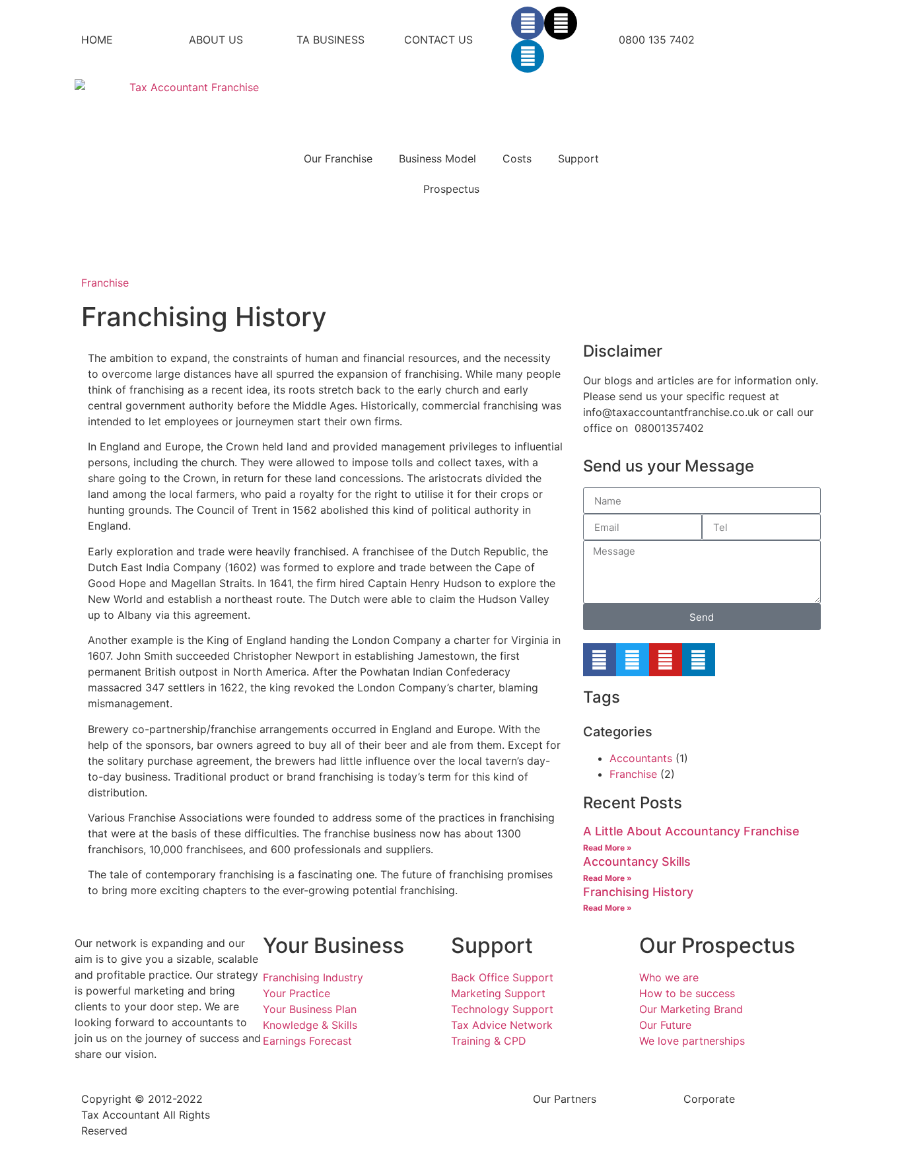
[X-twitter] (560, 23)
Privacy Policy (267, 1098)
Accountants (640, 758)
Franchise (105, 282)
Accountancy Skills (637, 861)
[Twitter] (632, 659)
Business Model (437, 158)
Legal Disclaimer (423, 1098)
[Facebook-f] (599, 659)
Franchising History (638, 892)
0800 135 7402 (657, 39)
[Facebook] (527, 23)
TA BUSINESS (330, 39)
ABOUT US (216, 39)
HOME (97, 39)
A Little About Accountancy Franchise (691, 831)
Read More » (607, 848)
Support (578, 158)
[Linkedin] (527, 56)
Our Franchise (338, 158)
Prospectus (451, 188)
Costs (517, 158)
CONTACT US (438, 39)
